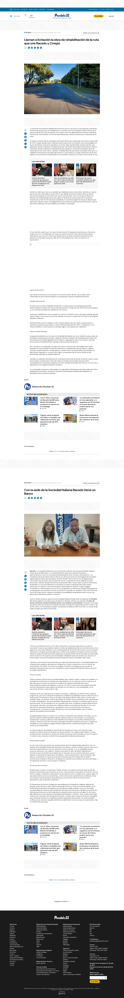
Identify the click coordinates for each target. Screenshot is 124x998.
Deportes (17, 9)
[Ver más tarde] (25, 47)
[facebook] (32, 48)
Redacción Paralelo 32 (43, 386)
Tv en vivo (102, 9)
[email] (38, 48)
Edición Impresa (93, 9)
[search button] (11, 9)
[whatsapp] (29, 48)
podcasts (42, 9)
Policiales (24, 9)
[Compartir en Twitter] (35, 48)
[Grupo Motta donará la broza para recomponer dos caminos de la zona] (70, 418)
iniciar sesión (57, 451)
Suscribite (98, 16)
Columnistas (51, 9)
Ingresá (111, 16)
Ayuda (71, 989)
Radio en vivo (110, 9)
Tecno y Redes (33, 9)
